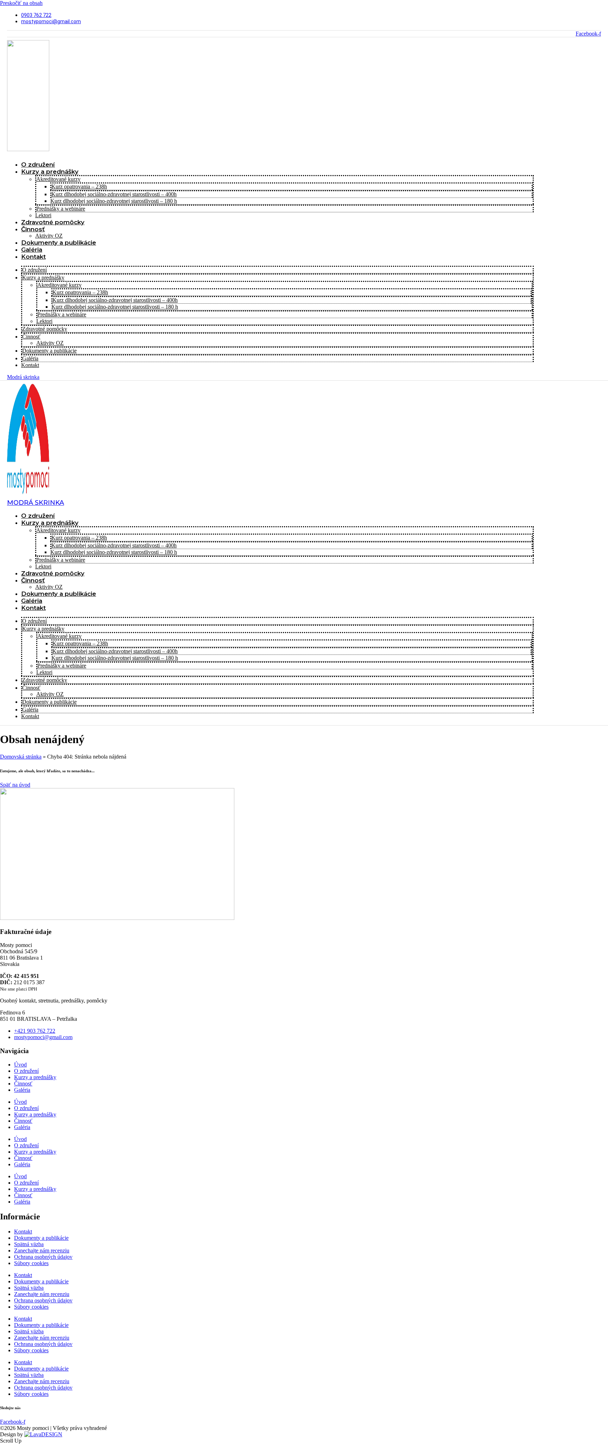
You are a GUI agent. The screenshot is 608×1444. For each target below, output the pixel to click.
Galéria (30, 358)
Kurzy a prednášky (49, 171)
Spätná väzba (29, 1244)
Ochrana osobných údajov (43, 1257)
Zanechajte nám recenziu (41, 1250)
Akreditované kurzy (58, 179)
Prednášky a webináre (60, 209)
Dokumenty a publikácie (58, 242)
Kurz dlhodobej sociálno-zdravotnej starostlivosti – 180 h (113, 201)
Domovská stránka (21, 757)
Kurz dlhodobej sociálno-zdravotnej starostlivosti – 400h (114, 194)
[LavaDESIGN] (43, 1434)
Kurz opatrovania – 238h (79, 186)
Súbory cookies (31, 1263)
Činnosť (33, 229)
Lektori (44, 321)
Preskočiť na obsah (21, 3)
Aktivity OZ (50, 343)
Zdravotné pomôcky (52, 222)
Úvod (20, 1065)
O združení (34, 270)
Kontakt (33, 256)
